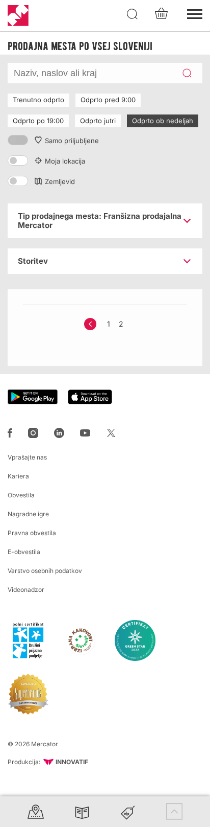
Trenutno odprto (38, 100)
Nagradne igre (28, 514)
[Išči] (132, 14)
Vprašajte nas (27, 457)
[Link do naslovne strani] (18, 15)
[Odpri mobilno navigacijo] (194, 12)
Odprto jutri (98, 121)
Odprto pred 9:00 (108, 100)
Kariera (18, 476)
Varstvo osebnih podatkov (45, 571)
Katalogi (82, 811)
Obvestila (21, 495)
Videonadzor (26, 589)
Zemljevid (60, 181)
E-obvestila (24, 552)
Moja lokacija (65, 161)
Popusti (128, 811)
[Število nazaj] (90, 324)
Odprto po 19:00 (38, 121)
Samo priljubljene (72, 140)
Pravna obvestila (32, 533)
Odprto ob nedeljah (162, 121)
